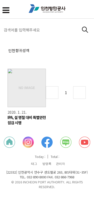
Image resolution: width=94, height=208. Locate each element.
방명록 (46, 163)
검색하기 (85, 30)
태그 (34, 163)
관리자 (60, 163)
